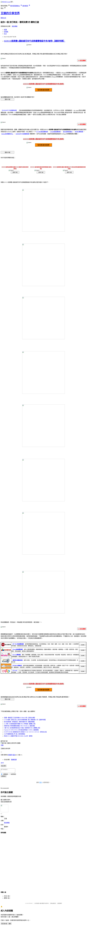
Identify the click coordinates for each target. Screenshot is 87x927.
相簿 (5, 29)
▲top (2, 762)
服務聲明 (59, 903)
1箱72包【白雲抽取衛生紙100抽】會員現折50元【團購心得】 (22, 728)
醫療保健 (14, 759)
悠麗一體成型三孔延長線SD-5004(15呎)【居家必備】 (20, 717)
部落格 (6, 31)
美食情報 (14, 26)
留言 (14, 755)
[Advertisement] (43, 860)
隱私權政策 (53, 903)
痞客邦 (10, 755)
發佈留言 (3, 776)
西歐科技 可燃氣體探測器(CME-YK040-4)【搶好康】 (20, 726)
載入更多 (3, 766)
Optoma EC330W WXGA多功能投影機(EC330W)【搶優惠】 (21, 730)
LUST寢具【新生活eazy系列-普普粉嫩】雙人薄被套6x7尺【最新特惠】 (25, 719)
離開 (10, 923)
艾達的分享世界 (10, 13)
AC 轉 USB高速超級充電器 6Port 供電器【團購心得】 (20, 723)
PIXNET (31, 903)
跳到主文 (3, 18)
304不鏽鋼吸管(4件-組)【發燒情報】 (15, 734)
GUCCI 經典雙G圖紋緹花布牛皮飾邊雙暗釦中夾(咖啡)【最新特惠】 (34, 41)
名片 (5, 33)
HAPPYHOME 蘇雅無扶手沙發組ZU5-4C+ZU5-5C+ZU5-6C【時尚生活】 (25, 732)
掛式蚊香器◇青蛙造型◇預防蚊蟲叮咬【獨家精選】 (19, 721)
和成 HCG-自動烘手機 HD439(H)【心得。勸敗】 (18, 736)
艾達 (2, 745)
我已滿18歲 (4, 923)
